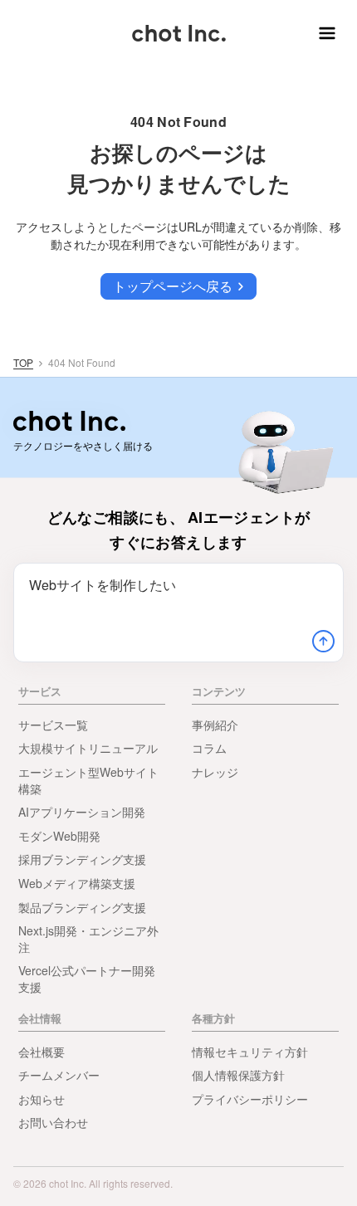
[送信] (323, 641)
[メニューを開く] (323, 33)
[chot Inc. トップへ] (69, 421)
